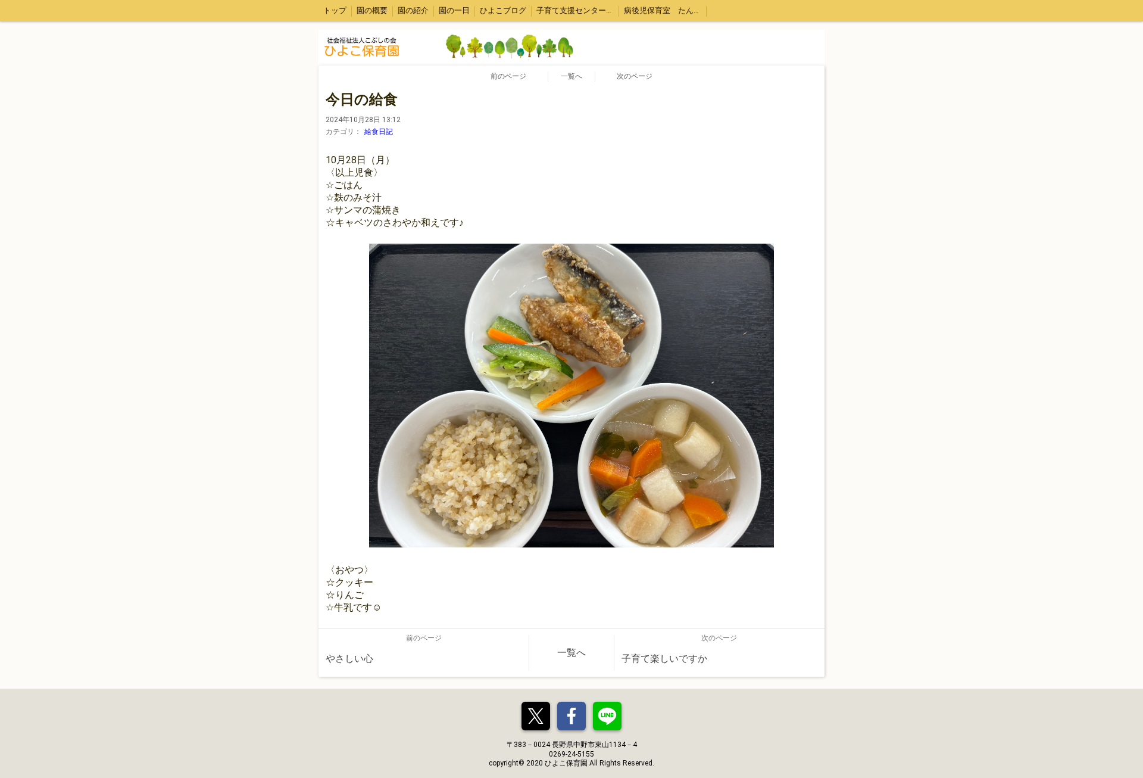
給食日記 (378, 131)
